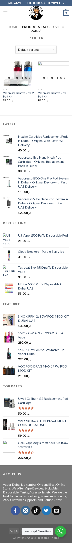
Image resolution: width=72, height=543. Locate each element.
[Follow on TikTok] (36, 510)
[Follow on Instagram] (25, 510)
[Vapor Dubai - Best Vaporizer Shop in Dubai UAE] (36, 13)
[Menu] (5, 13)
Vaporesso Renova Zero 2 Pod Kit (18, 94)
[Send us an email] (56, 510)
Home (13, 27)
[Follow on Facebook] (15, 510)
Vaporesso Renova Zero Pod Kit (52, 94)
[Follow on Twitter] (46, 510)
